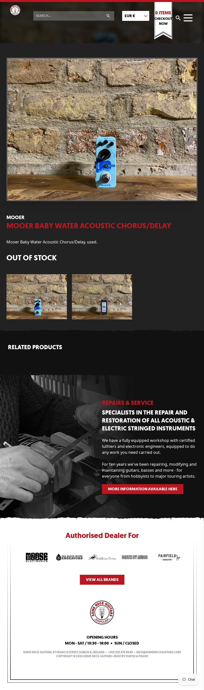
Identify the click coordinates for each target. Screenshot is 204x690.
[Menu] (188, 18)
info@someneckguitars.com (158, 652)
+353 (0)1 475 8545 (120, 652)
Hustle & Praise (137, 656)
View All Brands (102, 579)
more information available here (142, 489)
